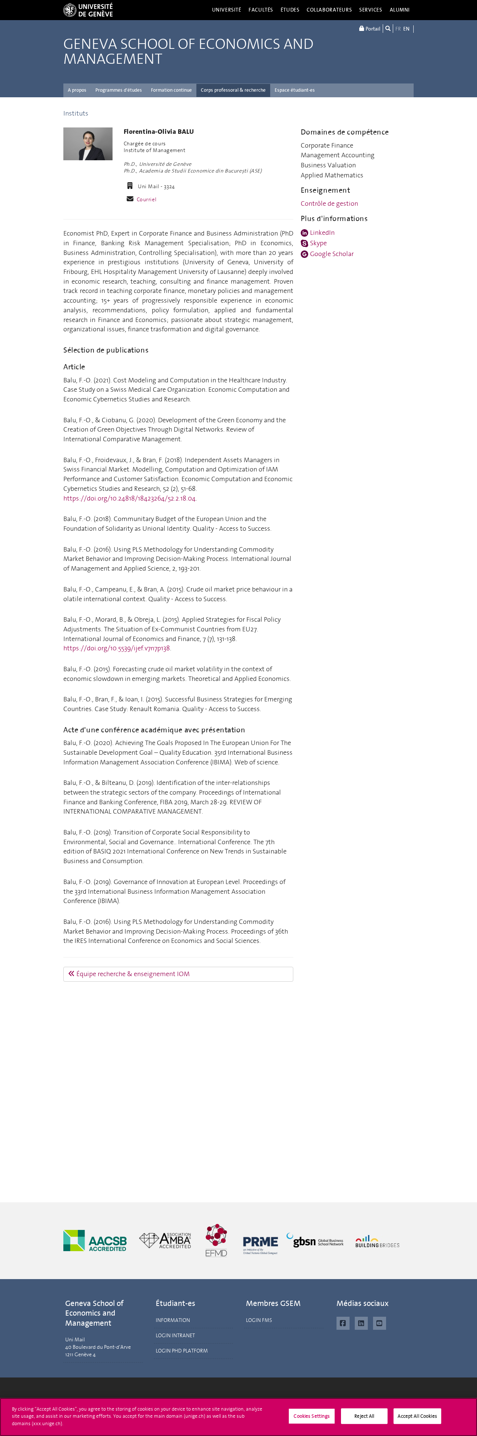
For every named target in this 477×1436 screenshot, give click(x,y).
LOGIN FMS (259, 1320)
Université (226, 9)
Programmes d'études (118, 90)
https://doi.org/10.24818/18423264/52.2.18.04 (129, 498)
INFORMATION (173, 1320)
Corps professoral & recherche (233, 90)
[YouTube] (379, 1322)
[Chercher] (388, 28)
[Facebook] (343, 1322)
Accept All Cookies (417, 1416)
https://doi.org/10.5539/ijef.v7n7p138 (116, 648)
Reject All (364, 1416)
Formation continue (171, 90)
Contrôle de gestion (329, 203)
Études (290, 9)
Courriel (147, 199)
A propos (77, 90)
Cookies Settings (312, 1416)
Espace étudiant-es (295, 90)
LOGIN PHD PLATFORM (182, 1350)
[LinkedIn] (361, 1322)
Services (370, 9)
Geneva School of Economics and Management (188, 52)
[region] (238, 1417)
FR (398, 28)
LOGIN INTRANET (175, 1335)
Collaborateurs (329, 9)
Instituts (75, 113)
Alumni (400, 9)
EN (406, 28)
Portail (372, 28)
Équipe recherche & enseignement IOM (132, 973)
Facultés (261, 9)
